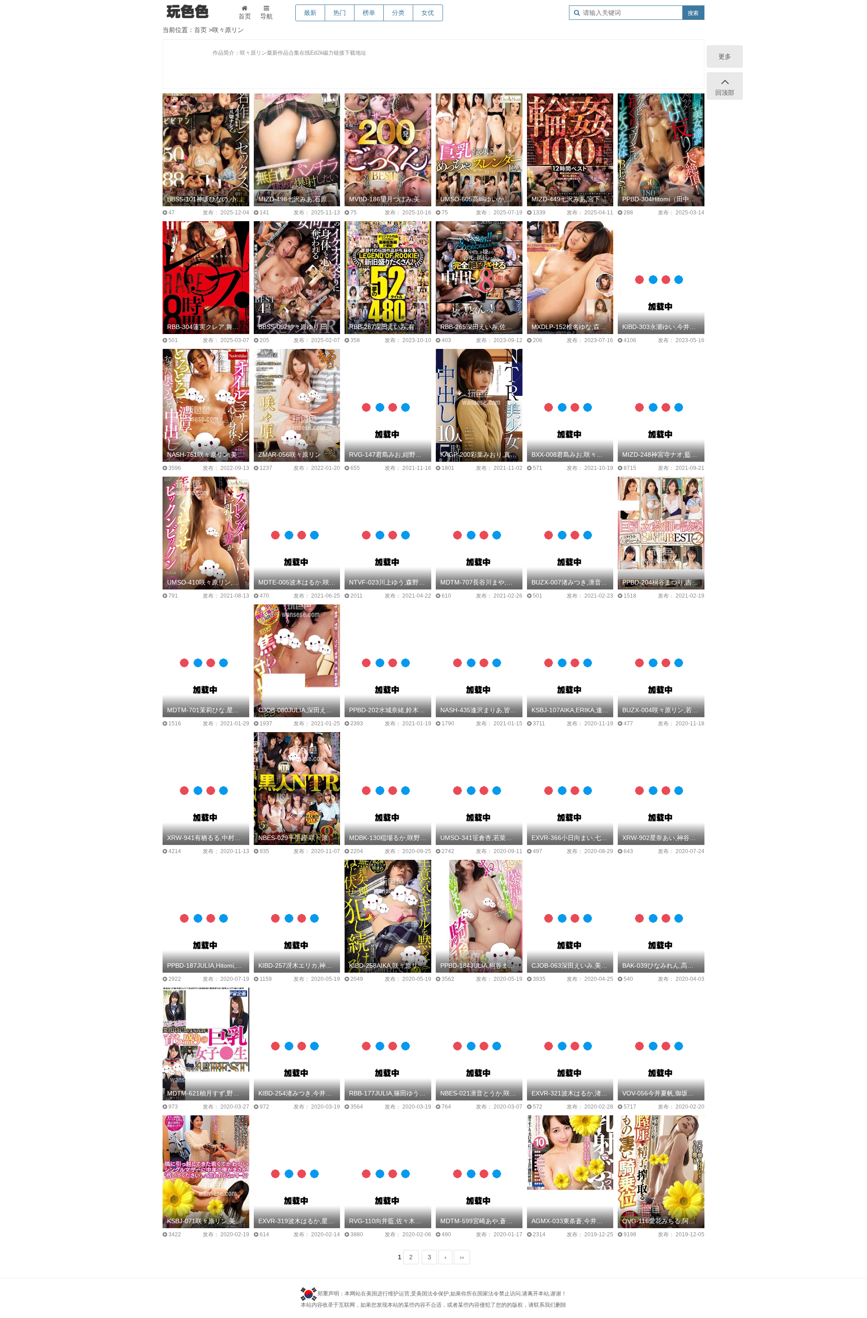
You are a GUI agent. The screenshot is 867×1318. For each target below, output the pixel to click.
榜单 (369, 12)
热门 (339, 12)
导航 (266, 16)
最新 (310, 12)
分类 (398, 12)
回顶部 (724, 92)
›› (462, 1257)
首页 (244, 16)
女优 (427, 12)
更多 (724, 56)
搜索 (693, 13)
